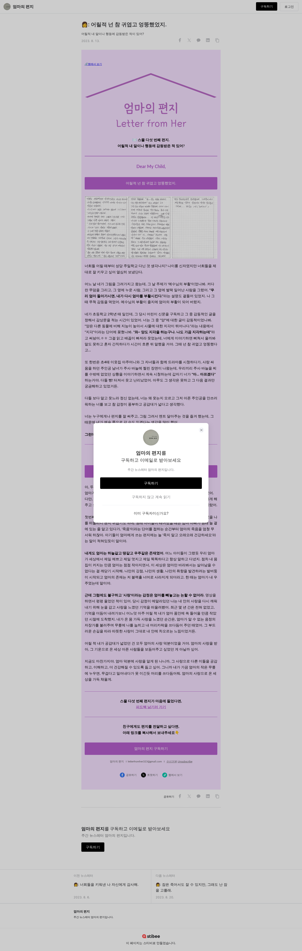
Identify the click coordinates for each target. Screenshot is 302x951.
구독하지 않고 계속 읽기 (151, 497)
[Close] (201, 430)
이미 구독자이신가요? (151, 513)
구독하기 (151, 483)
